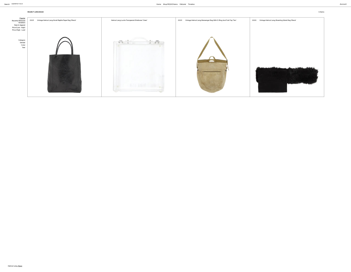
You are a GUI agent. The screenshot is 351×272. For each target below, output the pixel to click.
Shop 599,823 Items (170, 4)
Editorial (183, 4)
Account (343, 4)
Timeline (191, 4)
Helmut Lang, (13, 266)
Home (159, 4)
